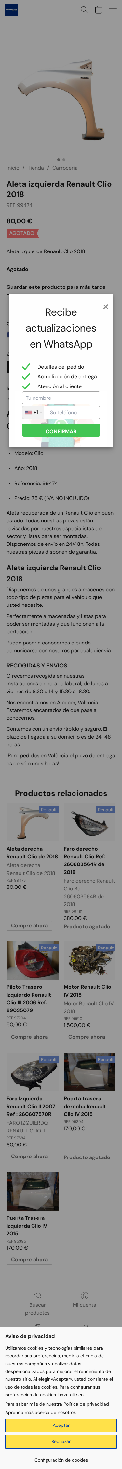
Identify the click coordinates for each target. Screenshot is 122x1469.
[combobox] (33, 412)
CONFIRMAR (61, 431)
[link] (61, 1457)
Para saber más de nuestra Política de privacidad (57, 1404)
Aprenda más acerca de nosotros (40, 1412)
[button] (61, 1425)
